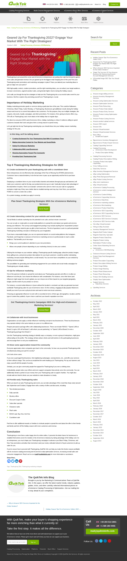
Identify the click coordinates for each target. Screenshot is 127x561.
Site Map (30, 554)
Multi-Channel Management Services (47, 10)
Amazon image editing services (103, 94)
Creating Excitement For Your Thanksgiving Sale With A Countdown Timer (38, 138)
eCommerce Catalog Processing (103, 187)
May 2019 (96, 365)
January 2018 (97, 408)
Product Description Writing (104, 152)
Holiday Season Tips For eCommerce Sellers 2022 (63, 509)
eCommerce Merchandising (102, 205)
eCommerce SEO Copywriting (103, 210)
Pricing (24, 554)
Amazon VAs (97, 127)
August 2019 (97, 357)
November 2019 (98, 349)
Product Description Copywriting (103, 261)
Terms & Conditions (44, 554)
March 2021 (97, 320)
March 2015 (97, 422)
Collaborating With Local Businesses (25, 149)
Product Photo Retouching (101, 274)
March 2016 (97, 419)
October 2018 (97, 384)
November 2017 (98, 414)
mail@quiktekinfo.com (42, 454)
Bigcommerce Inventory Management (105, 140)
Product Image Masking (101, 269)
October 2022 (97, 301)
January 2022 (97, 312)
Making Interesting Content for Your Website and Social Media (33, 142)
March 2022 (97, 309)
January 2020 (97, 344)
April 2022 (96, 306)
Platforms (35, 549)
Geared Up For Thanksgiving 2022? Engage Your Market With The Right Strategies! (104, 63)
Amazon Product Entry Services (103, 111)
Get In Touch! (43, 209)
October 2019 (97, 352)
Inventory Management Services (103, 229)
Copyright (54, 554)
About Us (10, 554)
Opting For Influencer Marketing (23, 146)
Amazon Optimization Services (103, 103)
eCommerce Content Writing (102, 194)
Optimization (97, 248)
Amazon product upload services (103, 121)
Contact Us (17, 554)
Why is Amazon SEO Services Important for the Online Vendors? (106, 69)
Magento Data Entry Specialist (103, 235)
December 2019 (98, 347)
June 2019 (96, 363)
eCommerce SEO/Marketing (32, 28)
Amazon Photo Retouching (101, 106)
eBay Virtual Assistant (100, 185)
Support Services (98, 282)
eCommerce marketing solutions (103, 202)
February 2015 (97, 425)
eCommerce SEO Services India (103, 221)
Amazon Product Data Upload (102, 109)
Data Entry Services (99, 168)
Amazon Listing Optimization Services (105, 101)
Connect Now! (44, 310)
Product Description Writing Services (105, 263)
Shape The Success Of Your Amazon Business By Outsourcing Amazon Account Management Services (105, 74)
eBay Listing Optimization (101, 174)
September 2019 (98, 355)
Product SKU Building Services (103, 277)
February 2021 (97, 322)
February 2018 (97, 406)
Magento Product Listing (101, 240)
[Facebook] (9, 461)
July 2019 (96, 360)
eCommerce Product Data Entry (103, 208)
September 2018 (98, 387)
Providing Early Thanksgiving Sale (24, 156)
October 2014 (97, 435)
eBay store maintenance (101, 182)
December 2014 (98, 430)
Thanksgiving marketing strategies (32, 466)
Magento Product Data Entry (102, 237)
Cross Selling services (100, 166)
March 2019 (97, 371)
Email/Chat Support (102, 136)
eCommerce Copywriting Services (104, 197)
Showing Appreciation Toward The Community (28, 153)
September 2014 (98, 438)
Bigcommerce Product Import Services (105, 143)
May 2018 (96, 398)
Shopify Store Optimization (101, 279)
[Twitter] (12, 461)
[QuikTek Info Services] (17, 4)
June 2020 (96, 336)
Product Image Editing (100, 266)
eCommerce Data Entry (101, 200)
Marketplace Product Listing (102, 243)
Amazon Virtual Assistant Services (104, 132)
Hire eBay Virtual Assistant (101, 224)
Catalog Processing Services (19, 10)
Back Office (97, 135)
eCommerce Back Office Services (76, 10)
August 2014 (97, 441)
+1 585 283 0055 (107, 526)
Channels (43, 549)
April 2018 (96, 400)
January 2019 (97, 376)
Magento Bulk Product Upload (102, 232)
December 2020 (98, 328)
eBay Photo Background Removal (104, 177)
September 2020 (98, 333)
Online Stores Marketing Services (104, 245)
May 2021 (96, 314)
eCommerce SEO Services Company (105, 219)
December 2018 (98, 379)
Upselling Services (99, 287)
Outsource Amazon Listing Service (104, 253)
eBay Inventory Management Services (105, 171)
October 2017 (97, 416)
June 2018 (96, 395)
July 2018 (96, 392)
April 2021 (96, 317)
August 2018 (97, 390)
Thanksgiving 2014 (16, 466)
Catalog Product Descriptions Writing (105, 159)
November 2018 (98, 382)
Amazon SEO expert (100, 124)
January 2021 (97, 325)
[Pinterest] (20, 461)
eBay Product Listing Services (103, 179)
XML (35, 554)
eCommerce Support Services (102, 10)
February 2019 (97, 373)
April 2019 (96, 368)
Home (8, 28)
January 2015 (97, 427)
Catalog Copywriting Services (102, 145)
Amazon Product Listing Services (104, 118)
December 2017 (98, 411)
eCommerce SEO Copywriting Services (106, 213)
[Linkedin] (16, 461)
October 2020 (97, 331)
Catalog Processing (17, 28)
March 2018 (97, 403)
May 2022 (96, 304)
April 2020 (96, 339)
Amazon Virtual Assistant (101, 129)
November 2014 (98, 433)
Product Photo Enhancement (102, 271)
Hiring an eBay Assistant (101, 227)
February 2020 (97, 341)
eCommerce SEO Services (102, 216)
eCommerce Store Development (106, 150)
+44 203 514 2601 (108, 522)
